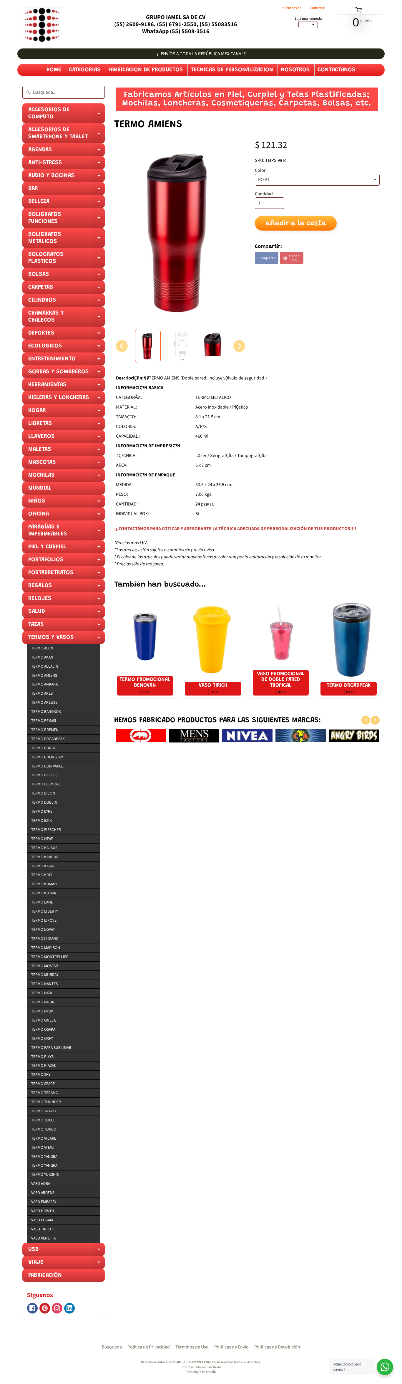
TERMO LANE (42, 902)
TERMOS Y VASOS (66, 639)
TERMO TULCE (43, 1120)
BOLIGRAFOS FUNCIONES (66, 219)
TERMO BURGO (44, 748)
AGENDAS (66, 151)
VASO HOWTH (42, 1211)
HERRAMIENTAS (66, 386)
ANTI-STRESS (66, 164)
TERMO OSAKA (43, 1029)
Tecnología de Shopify (201, 1372)
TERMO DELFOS (44, 775)
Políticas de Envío (231, 1347)
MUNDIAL (40, 488)
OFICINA (66, 515)
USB (66, 1251)
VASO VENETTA (43, 1238)
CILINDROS (66, 302)
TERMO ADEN (42, 648)
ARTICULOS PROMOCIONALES (196, 1362)
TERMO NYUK (42, 1011)
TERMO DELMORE (46, 784)
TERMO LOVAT (43, 929)
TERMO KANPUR (45, 857)
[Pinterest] (44, 1308)
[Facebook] (32, 1308)
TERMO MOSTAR (44, 966)
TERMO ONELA (43, 1020)
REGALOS (66, 587)
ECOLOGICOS (66, 347)
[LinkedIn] (69, 1308)
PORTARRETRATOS (66, 574)
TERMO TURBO (43, 1129)
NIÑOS (66, 503)
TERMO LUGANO (45, 938)
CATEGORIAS (85, 70)
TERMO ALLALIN (44, 666)
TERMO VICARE (43, 1138)
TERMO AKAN (42, 657)
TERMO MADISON (45, 947)
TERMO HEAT (42, 839)
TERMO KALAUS (44, 848)
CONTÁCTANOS (337, 70)
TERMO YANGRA (44, 1156)
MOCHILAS (66, 477)
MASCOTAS (66, 464)
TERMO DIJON (43, 793)
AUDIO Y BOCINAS (66, 177)
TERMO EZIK (41, 820)
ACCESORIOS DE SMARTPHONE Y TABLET (66, 135)
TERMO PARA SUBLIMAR (51, 1047)
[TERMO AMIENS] (148, 346)
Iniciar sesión (292, 8)
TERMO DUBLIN (44, 802)
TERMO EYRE (41, 811)
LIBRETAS (66, 425)
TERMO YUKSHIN (45, 1174)
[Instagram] (57, 1308)
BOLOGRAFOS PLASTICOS (66, 259)
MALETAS (66, 451)
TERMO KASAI (42, 866)
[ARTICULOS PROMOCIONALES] (40, 24)
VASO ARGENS (42, 1192)
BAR (66, 190)
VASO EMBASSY (43, 1202)
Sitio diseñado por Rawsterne (201, 1367)
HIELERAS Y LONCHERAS (66, 399)
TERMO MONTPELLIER (50, 957)
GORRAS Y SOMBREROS (66, 373)
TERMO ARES (42, 693)
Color (260, 170)
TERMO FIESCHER (46, 829)
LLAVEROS (66, 438)
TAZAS (66, 626)
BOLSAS (66, 276)
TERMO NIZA (41, 993)
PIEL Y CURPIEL (66, 548)
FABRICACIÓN (45, 1275)
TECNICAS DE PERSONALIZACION (232, 70)
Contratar (317, 8)
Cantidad (264, 194)
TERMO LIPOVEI (44, 920)
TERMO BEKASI (43, 720)
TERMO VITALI (42, 1147)
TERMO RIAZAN (44, 1065)
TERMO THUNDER (46, 1102)
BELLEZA (66, 203)
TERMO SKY (40, 1074)
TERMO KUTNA (43, 893)
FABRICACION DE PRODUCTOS (145, 70)
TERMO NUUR (42, 1002)
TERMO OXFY (42, 1038)
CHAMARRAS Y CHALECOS (66, 318)
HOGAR (66, 412)
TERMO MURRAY (44, 974)
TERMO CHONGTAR (47, 757)
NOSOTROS (295, 70)
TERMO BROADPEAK (48, 739)
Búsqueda (112, 1347)
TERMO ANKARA (44, 684)
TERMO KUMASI (44, 884)
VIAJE (66, 1264)
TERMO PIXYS (42, 1056)
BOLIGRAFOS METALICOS (66, 239)
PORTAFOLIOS (66, 561)
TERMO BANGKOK (46, 711)
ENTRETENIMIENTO (66, 360)
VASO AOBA (40, 1183)
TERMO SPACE (43, 1083)
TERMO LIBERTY (44, 911)
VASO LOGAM (42, 1220)
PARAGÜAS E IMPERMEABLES (66, 532)
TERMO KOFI (41, 875)
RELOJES (66, 600)
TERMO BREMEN (45, 730)
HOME (53, 70)
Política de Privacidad (148, 1347)
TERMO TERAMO (44, 1093)
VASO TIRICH (42, 1229)
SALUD (66, 613)
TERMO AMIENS (44, 675)
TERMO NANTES (44, 984)
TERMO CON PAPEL (47, 766)
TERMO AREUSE (44, 702)
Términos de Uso (192, 1347)
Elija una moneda (308, 18)
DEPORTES (66, 335)
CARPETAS (66, 289)
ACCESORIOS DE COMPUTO (66, 115)
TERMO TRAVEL (44, 1111)
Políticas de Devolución (277, 1347)
